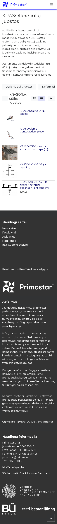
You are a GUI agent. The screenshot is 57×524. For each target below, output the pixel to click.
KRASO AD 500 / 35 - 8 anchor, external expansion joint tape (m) (34, 185)
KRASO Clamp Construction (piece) (32, 130)
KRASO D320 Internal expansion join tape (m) (34, 148)
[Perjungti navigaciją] (51, 4)
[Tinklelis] (34, 98)
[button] (51, 518)
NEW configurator (13, 467)
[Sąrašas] (41, 98)
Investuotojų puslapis (15, 244)
